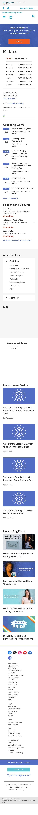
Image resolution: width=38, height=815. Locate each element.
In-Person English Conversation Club (19, 152)
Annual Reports (13, 684)
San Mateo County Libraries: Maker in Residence (18, 512)
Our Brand (11, 687)
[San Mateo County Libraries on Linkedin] (30, 652)
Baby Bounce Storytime (21, 128)
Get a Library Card (14, 745)
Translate (9, 4)
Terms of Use (11, 785)
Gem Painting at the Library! (23, 188)
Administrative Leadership (13, 667)
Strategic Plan (13, 682)
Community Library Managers (14, 671)
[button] (3, 8)
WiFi (11, 289)
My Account (12, 706)
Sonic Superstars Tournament (18, 140)
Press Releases (13, 692)
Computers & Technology (12, 712)
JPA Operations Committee (13, 678)
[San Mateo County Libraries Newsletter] (10, 658)
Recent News (14, 385)
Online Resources (14, 708)
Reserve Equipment (17, 282)
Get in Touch (12, 731)
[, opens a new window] (19, 776)
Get (10, 98)
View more (10, 198)
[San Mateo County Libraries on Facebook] (10, 652)
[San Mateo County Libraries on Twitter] (15, 652)
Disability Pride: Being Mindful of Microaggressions (18, 637)
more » (10, 700)
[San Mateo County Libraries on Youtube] (25, 652)
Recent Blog (14, 531)
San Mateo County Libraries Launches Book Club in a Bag (18, 478)
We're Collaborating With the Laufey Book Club (18, 555)
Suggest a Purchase (15, 736)
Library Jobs (12, 697)
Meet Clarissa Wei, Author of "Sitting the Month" (18, 610)
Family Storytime (18, 178)
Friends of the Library (15, 752)
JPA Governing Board (15, 675)
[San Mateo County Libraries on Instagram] (20, 652)
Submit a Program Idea (16, 747)
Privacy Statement (24, 785)
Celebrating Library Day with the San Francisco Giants (18, 445)
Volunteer (11, 750)
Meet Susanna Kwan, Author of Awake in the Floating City (21, 165)
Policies (10, 689)
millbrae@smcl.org (15, 103)
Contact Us (19, 769)
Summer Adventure (15, 722)
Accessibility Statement (18, 787)
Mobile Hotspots (16, 275)
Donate (10, 742)
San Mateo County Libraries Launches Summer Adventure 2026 (18, 410)
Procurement (12, 695)
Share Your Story (14, 733)
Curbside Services (17, 272)
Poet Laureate (13, 724)
